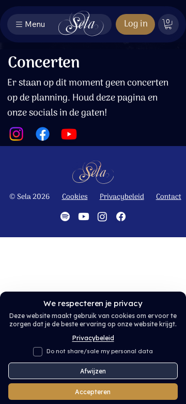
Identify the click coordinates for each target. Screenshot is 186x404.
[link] (168, 24)
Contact (168, 197)
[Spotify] (65, 216)
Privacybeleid (122, 197)
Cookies (75, 197)
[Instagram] (16, 134)
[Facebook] (43, 134)
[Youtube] (69, 134)
